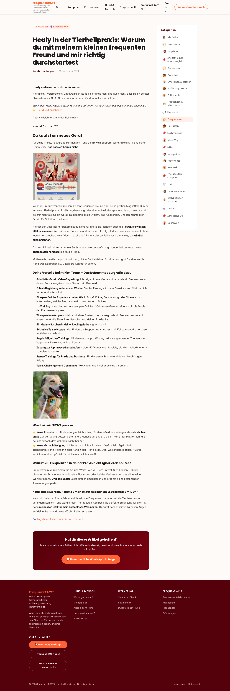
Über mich (173, 222)
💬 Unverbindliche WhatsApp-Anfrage (90, 559)
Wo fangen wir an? (83, 597)
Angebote (173, 51)
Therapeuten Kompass (172, 175)
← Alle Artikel (40, 26)
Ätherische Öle (173, 216)
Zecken (168, 208)
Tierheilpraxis (80, 602)
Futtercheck (124, 602)
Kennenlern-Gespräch (191, 7)
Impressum (179, 684)
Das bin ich (166, 7)
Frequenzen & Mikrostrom (175, 103)
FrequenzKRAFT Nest (48, 654)
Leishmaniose (172, 133)
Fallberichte (174, 95)
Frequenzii (170, 112)
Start (59, 7)
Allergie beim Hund (84, 607)
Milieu (168, 147)
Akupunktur (174, 44)
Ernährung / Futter (178, 88)
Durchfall (173, 75)
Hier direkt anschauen (49, 110)
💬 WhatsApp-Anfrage (48, 644)
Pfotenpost (174, 160)
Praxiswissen (92, 7)
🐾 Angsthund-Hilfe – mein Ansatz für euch (58, 519)
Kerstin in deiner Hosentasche (48, 665)
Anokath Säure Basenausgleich (173, 59)
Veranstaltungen (177, 191)
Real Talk (172, 167)
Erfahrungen (169, 613)
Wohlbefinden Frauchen (175, 199)
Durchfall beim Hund (129, 607)
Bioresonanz (174, 68)
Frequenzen (169, 607)
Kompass (73, 7)
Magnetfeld (169, 602)
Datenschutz (194, 684)
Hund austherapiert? (84, 613)
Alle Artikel (170, 37)
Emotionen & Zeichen (179, 81)
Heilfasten (173, 125)
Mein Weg (173, 140)
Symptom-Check (127, 597)
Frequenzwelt (128, 7)
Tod (167, 184)
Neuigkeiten (174, 154)
